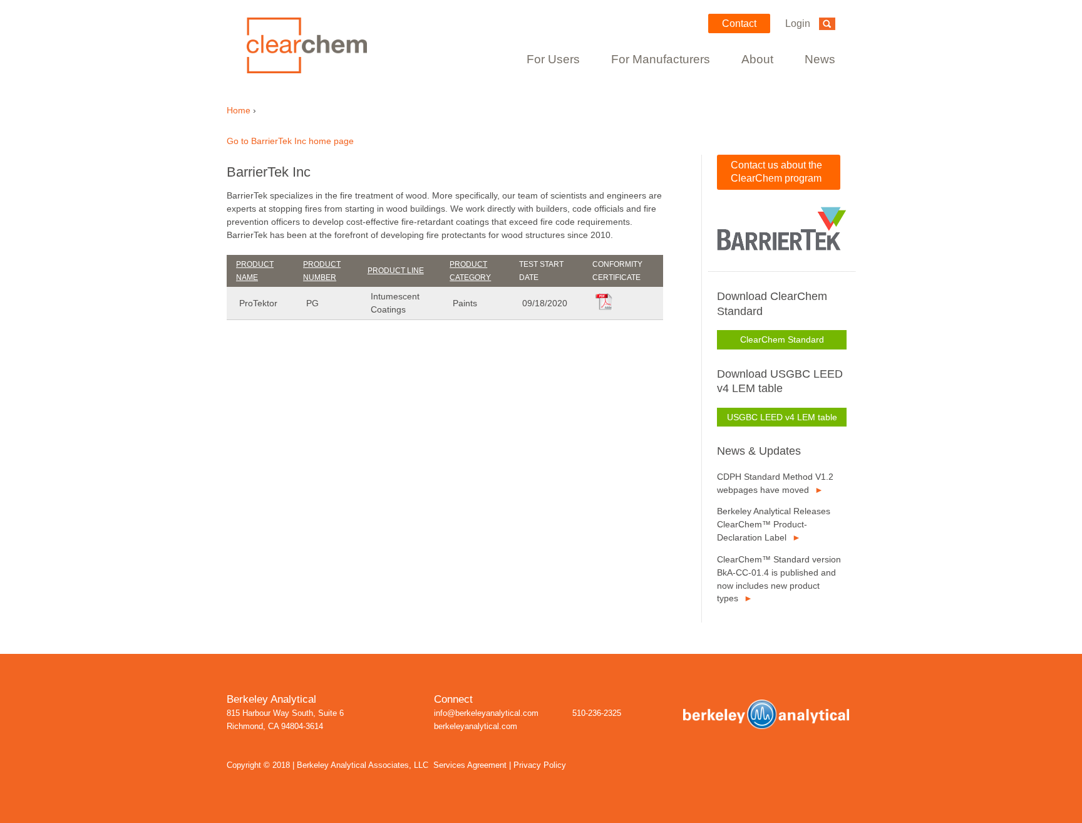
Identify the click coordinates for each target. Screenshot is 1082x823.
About (757, 59)
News (820, 59)
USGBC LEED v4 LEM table (782, 417)
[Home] (320, 45)
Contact (739, 23)
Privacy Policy (539, 765)
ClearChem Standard (782, 339)
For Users (553, 59)
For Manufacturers (660, 59)
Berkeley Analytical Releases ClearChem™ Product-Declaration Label (773, 524)
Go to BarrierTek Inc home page (290, 141)
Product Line (396, 270)
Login (797, 23)
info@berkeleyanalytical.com (486, 713)
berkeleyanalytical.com (475, 726)
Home (238, 110)
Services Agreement (470, 765)
